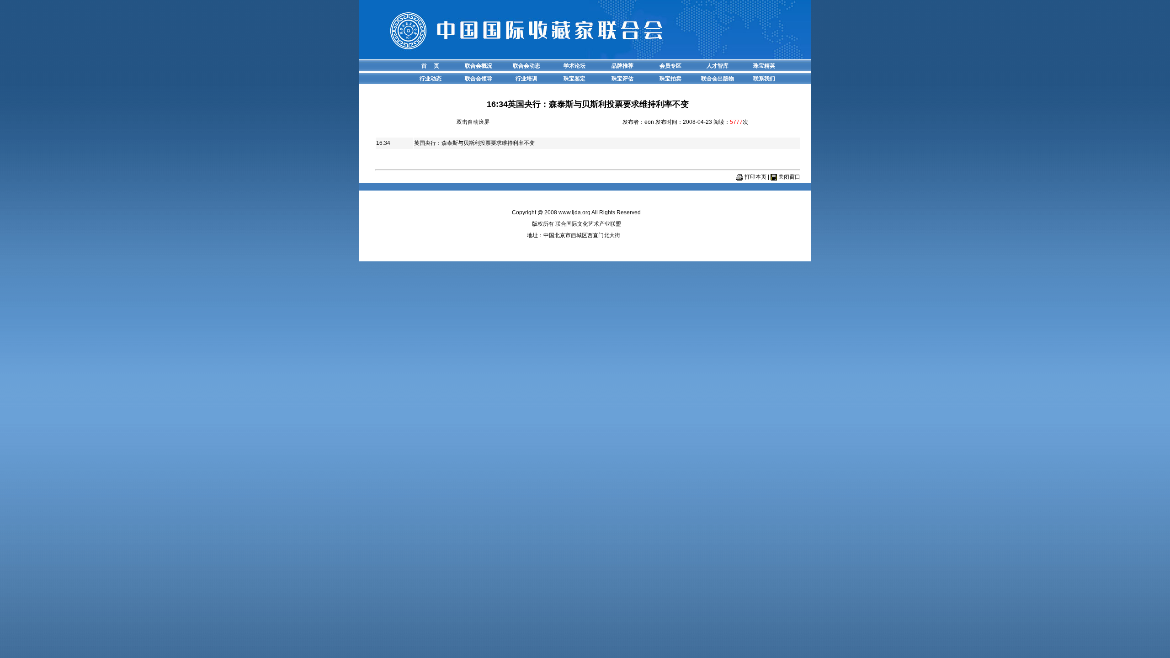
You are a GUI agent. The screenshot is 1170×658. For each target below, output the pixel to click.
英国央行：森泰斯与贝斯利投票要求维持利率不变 (474, 143)
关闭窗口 (789, 177)
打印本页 (755, 177)
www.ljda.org (574, 212)
